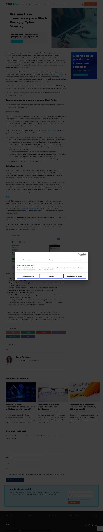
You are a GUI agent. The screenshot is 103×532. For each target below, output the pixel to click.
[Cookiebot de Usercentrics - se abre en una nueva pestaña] (79, 254)
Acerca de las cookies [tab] (75, 260)
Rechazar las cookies (28, 276)
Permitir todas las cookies (74, 276)
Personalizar (50, 276)
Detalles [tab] (51, 260)
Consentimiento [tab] (27, 260)
